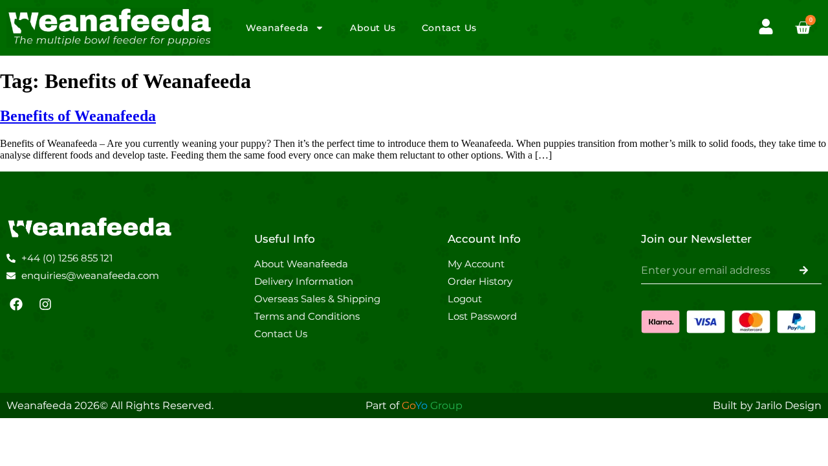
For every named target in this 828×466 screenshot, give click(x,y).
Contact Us (449, 28)
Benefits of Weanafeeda (78, 115)
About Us (373, 28)
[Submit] (803, 270)
